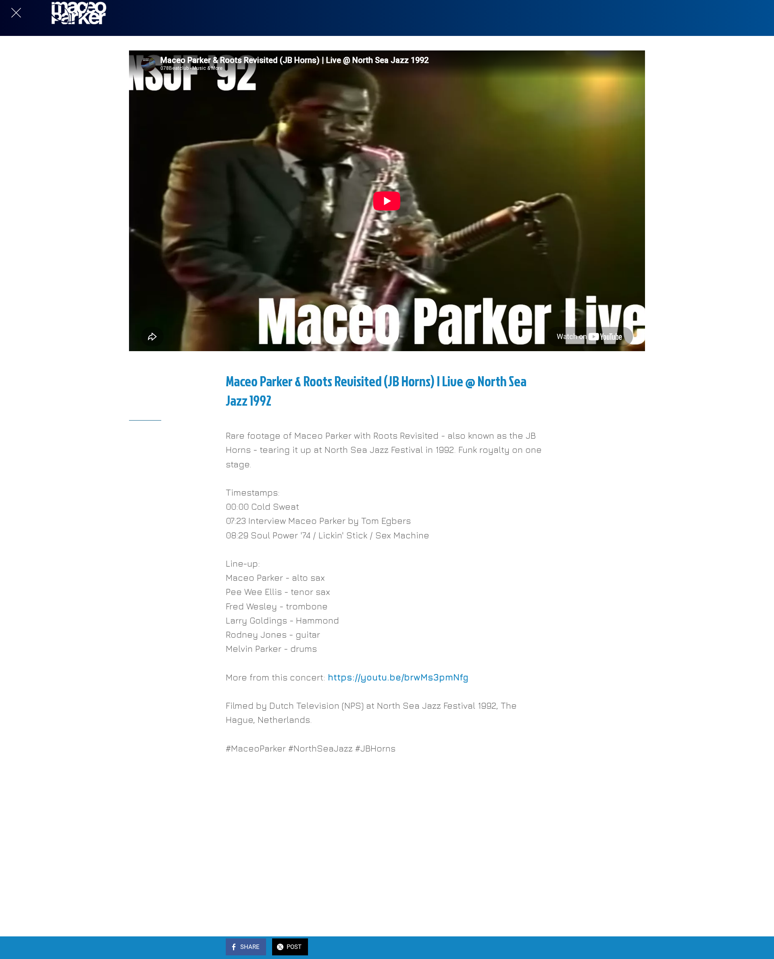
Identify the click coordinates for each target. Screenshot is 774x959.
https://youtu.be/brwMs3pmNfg (398, 677)
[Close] (16, 13)
